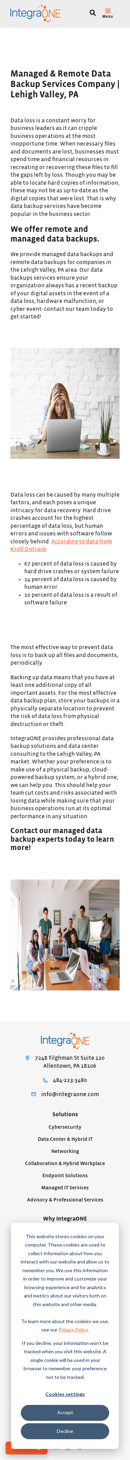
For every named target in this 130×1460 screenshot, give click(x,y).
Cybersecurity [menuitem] (65, 1127)
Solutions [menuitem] (65, 1114)
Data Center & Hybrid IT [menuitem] (65, 1139)
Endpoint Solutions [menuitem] (65, 1175)
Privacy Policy (73, 1329)
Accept (65, 1412)
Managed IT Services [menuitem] (65, 1187)
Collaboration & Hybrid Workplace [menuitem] (65, 1163)
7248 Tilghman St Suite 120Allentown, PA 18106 (70, 1062)
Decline (65, 1431)
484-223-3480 (70, 1080)
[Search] (92, 13)
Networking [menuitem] (65, 1151)
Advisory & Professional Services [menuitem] (65, 1200)
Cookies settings (65, 1394)
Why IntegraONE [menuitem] (65, 1219)
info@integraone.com (70, 1094)
